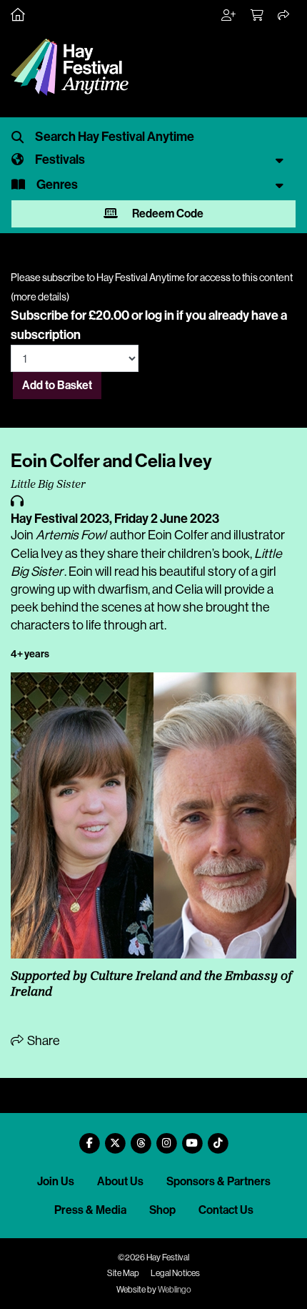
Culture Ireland (133, 977)
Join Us (55, 1181)
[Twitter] (115, 1137)
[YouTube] (192, 1137)
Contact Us (225, 1210)
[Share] (284, 15)
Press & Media (90, 1210)
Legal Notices (175, 1273)
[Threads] (141, 1137)
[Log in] (229, 15)
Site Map (123, 1273)
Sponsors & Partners (218, 1181)
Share (42, 1041)
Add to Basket (57, 385)
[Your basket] (258, 15)
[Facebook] (89, 1137)
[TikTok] (218, 1137)
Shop (162, 1210)
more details (40, 297)
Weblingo (174, 1290)
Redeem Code (166, 213)
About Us (120, 1181)
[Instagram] (166, 1137)
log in (159, 315)
